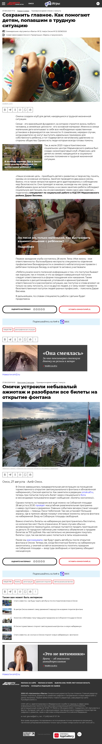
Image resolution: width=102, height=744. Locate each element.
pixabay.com (7, 103)
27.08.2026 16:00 (8, 382)
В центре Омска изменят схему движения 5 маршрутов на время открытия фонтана (48, 609)
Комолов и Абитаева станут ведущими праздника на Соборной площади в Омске (48, 618)
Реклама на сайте (28, 683)
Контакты (25, 686)
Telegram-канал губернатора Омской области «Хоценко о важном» (30, 468)
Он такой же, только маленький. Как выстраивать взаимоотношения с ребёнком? (54, 239)
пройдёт (40, 505)
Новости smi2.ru (11, 374)
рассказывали (35, 540)
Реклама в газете (45, 683)
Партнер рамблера (44, 734)
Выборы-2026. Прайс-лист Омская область (72, 683)
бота (83, 495)
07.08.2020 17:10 (8, 11)
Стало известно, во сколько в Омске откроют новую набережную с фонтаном (46, 635)
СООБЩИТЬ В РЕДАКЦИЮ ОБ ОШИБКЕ (45, 686)
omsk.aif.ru (87, 492)
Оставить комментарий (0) (79, 309)
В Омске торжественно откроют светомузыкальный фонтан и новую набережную (48, 626)
